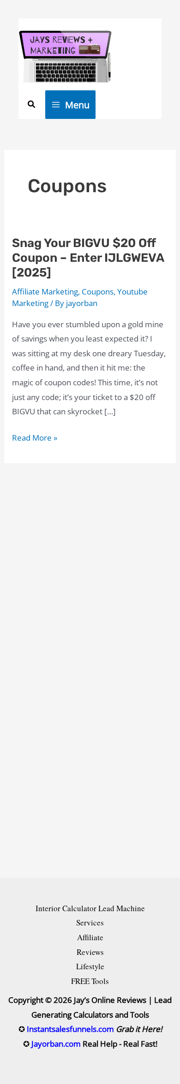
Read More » (34, 438)
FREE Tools (90, 981)
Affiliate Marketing (45, 291)
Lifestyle (90, 966)
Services (90, 922)
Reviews (90, 952)
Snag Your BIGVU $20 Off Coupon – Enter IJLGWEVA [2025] (88, 258)
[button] (32, 105)
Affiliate (90, 937)
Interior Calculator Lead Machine (90, 908)
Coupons (98, 291)
